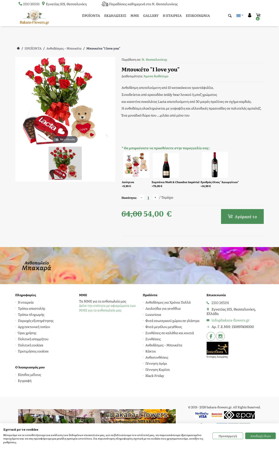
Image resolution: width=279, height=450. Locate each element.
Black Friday (154, 375)
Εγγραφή (25, 380)
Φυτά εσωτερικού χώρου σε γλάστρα (172, 320)
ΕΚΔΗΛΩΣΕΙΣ (115, 15)
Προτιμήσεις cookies (33, 351)
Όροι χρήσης (27, 332)
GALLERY (151, 15)
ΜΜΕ (134, 15)
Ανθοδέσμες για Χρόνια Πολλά (168, 302)
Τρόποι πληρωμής (31, 314)
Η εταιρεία (26, 302)
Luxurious (153, 314)
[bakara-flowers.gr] (34, 16)
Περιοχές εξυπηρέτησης (36, 320)
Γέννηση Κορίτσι (157, 369)
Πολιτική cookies (30, 344)
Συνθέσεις (153, 338)
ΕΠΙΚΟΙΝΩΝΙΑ (198, 15)
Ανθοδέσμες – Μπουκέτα (64, 48)
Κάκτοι (150, 351)
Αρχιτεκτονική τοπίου (34, 326)
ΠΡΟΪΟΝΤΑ (91, 15)
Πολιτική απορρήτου (33, 338)
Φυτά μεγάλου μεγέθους (163, 326)
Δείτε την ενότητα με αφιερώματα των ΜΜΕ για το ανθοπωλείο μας (107, 308)
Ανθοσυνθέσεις (156, 357)
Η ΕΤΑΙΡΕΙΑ (172, 15)
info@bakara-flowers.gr (231, 320)
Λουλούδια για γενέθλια (163, 308)
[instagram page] (220, 336)
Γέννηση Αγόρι (156, 363)
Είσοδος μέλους (29, 374)
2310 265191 (31, 3)
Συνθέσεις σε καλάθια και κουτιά (169, 332)
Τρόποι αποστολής (31, 308)
